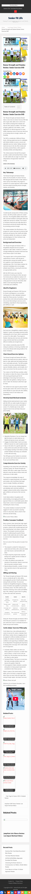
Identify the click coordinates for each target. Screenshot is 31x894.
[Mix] (23, 73)
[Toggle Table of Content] (18, 107)
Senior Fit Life (15, 18)
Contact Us (11, 881)
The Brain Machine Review (12, 855)
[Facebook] (4, 73)
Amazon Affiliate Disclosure (15, 883)
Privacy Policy (19, 881)
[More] (8, 76)
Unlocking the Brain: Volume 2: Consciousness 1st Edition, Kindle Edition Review (16, 865)
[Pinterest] (17, 73)
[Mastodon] (20, 73)
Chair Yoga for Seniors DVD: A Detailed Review (15, 797)
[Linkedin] (14, 73)
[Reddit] (11, 73)
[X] (8, 73)
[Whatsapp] (4, 76)
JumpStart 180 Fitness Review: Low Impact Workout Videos (14, 804)
